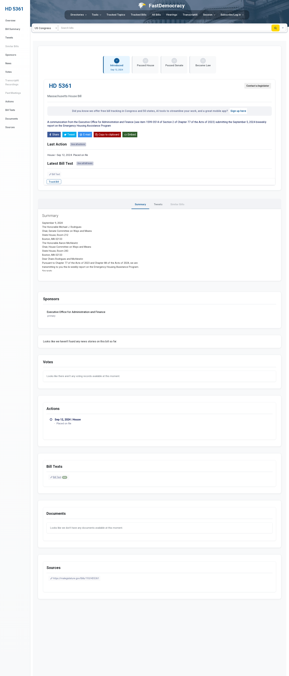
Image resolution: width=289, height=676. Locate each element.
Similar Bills (12, 46)
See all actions (78, 144)
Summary (140, 204)
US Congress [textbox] (43, 28)
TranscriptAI (190, 14)
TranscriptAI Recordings (12, 82)
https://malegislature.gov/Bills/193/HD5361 (76, 578)
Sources (10, 127)
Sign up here (238, 111)
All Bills (156, 14)
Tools (95, 14)
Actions (9, 101)
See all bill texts (84, 163)
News (8, 63)
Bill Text (56, 174)
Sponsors (10, 55)
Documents (11, 118)
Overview (10, 20)
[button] (282, 28)
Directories (77, 14)
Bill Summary (12, 29)
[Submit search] (275, 28)
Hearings (171, 14)
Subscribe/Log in (231, 14)
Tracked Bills (138, 14)
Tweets (9, 37)
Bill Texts (10, 110)
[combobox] (45, 28)
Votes (8, 72)
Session (207, 14)
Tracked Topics (116, 14)
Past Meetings (13, 93)
